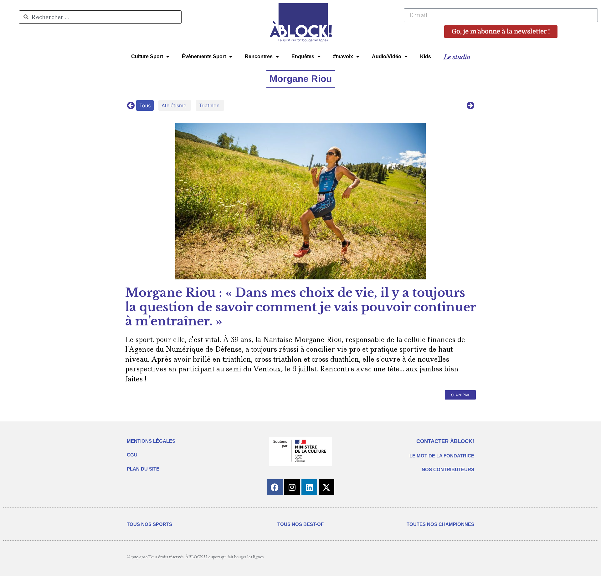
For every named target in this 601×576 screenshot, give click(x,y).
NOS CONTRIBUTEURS (448, 469)
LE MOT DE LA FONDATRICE (441, 455)
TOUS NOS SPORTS (149, 524)
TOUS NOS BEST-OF (300, 524)
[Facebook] (275, 487)
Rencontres (259, 56)
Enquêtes (302, 56)
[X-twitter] (326, 487)
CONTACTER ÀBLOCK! (445, 441)
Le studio (457, 56)
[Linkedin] (309, 487)
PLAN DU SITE (143, 469)
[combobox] (100, 17)
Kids (425, 56)
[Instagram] (292, 487)
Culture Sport (147, 56)
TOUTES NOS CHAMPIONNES (440, 524)
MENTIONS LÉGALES (151, 441)
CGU (132, 454)
